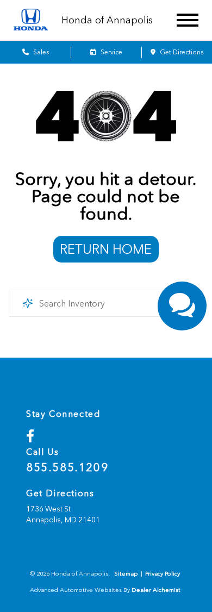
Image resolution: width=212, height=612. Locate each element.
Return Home (106, 249)
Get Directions (180, 52)
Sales (40, 52)
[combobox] (106, 303)
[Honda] (31, 20)
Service (110, 52)
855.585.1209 (67, 467)
